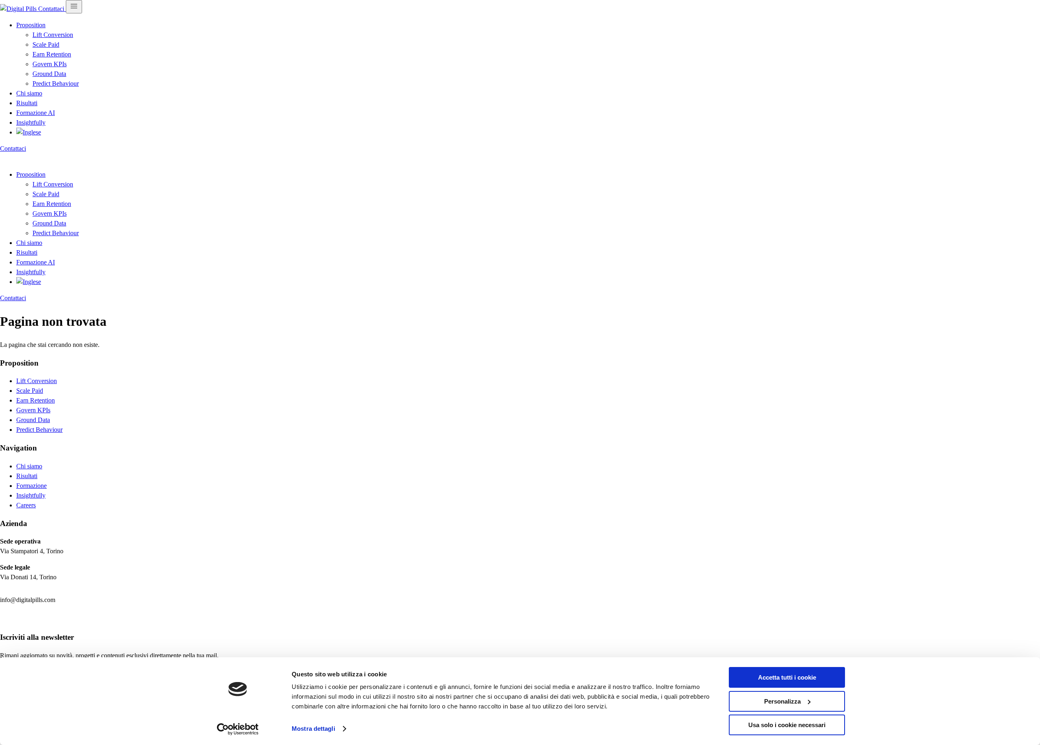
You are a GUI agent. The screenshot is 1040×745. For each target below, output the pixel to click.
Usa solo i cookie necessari (787, 724)
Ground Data (49, 73)
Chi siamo (29, 93)
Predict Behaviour (55, 83)
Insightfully (31, 122)
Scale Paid (45, 44)
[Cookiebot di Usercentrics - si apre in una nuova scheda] (237, 729)
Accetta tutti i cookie (787, 677)
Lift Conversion (52, 34)
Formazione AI (35, 112)
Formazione (31, 485)
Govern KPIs (49, 64)
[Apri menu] (74, 6)
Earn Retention (51, 54)
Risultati (26, 103)
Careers (26, 505)
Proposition (31, 25)
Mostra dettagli (313, 728)
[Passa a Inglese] (28, 132)
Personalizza (782, 701)
